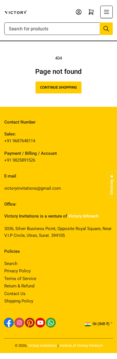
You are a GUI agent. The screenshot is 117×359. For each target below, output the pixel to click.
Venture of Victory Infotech (81, 345)
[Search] (106, 29)
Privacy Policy (17, 271)
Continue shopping (58, 87)
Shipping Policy (18, 301)
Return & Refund (19, 286)
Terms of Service (20, 278)
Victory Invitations (42, 345)
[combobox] (58, 28)
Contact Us (15, 293)
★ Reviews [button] (111, 185)
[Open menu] (106, 12)
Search (10, 263)
